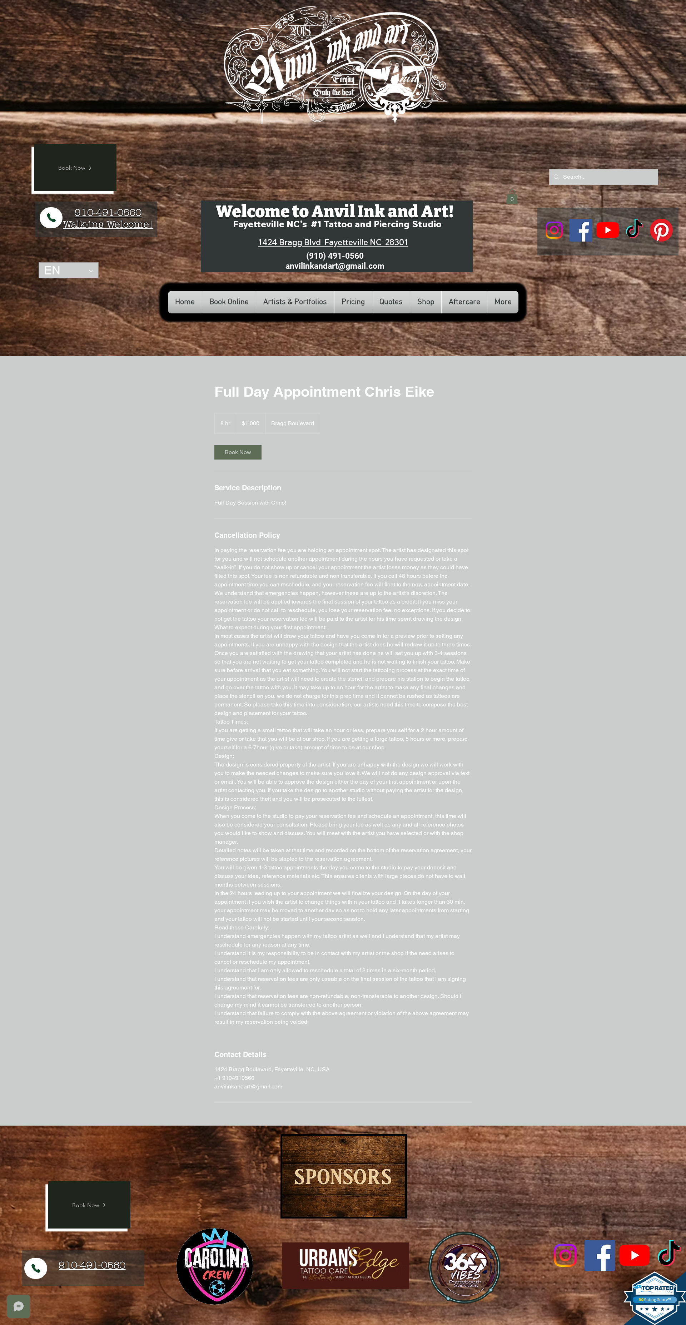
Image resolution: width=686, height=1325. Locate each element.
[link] (238, 452)
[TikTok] (634, 230)
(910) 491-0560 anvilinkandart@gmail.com (334, 261)
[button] (512, 196)
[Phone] (51, 217)
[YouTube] (607, 230)
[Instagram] (554, 230)
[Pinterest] (661, 230)
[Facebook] (581, 230)
